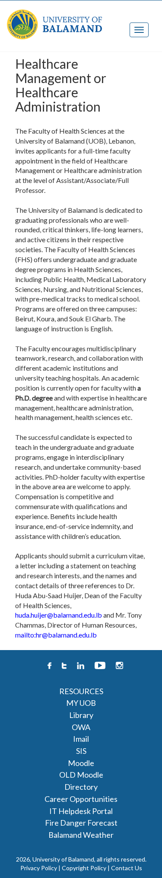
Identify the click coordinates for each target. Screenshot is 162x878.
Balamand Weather (81, 835)
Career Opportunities (81, 799)
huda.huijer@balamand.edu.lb (58, 615)
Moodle (81, 763)
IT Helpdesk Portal (81, 811)
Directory (81, 786)
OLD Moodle (81, 774)
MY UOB (81, 703)
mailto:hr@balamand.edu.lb (56, 635)
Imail (81, 738)
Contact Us (126, 868)
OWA (81, 727)
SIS (81, 751)
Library (81, 715)
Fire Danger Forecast (81, 822)
